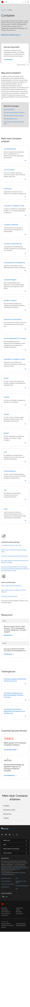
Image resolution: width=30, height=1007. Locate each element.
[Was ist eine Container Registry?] (15, 285)
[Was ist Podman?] (15, 401)
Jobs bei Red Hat (19, 908)
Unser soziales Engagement (22, 885)
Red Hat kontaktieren (5, 911)
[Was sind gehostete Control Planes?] (15, 324)
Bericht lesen (8, 635)
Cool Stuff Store (19, 913)
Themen (3, 10)
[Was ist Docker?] (15, 383)
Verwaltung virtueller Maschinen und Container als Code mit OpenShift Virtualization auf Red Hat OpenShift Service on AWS (15, 568)
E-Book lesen (8, 654)
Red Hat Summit (4, 915)
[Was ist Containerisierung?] (15, 154)
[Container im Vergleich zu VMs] (15, 210)
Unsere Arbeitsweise (6, 881)
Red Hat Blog (19, 911)
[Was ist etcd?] (15, 457)
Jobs (17, 888)
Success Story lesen (10, 749)
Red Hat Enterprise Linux (11, 118)
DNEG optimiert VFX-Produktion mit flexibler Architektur (15, 744)
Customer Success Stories (7, 884)
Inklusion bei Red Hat (5, 913)
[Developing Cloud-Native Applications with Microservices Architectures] (15, 712)
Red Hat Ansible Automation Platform (14, 112)
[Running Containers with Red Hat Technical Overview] (15, 681)
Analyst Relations (5, 887)
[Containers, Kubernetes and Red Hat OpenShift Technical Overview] (15, 696)
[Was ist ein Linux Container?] (15, 174)
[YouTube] (6, 835)
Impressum (3, 927)
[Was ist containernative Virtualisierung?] (15, 266)
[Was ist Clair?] (15, 495)
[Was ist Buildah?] (15, 438)
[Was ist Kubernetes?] (15, 192)
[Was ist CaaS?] (15, 514)
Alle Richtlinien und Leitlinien (7, 925)
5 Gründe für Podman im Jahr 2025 (11, 545)
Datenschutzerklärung (6, 923)
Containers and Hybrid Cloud (9, 596)
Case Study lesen (9, 775)
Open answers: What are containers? (11, 585)
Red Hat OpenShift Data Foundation (14, 115)
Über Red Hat (4, 908)
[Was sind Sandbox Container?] (15, 305)
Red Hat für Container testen (10, 35)
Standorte (18, 910)
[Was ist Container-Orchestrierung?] (15, 248)
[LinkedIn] (2, 835)
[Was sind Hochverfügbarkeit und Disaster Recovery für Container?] (15, 344)
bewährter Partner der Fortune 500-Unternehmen (13, 867)
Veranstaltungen (4, 910)
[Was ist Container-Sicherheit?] (15, 229)
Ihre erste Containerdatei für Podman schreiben (14, 556)
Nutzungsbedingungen (21, 923)
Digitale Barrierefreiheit (21, 925)
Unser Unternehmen (6, 878)
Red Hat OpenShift (9, 109)
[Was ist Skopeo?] (15, 419)
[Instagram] (17, 835)
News (17, 878)
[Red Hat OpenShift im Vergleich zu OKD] (15, 364)
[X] (13, 835)
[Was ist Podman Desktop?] (15, 476)
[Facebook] (9, 835)
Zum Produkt (8, 59)
